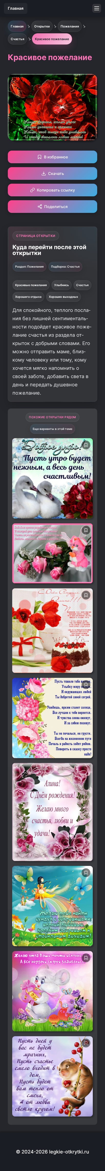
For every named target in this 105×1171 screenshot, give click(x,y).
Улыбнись (61, 285)
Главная (15, 8)
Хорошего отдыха (28, 297)
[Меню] (96, 8)
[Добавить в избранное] (86, 445)
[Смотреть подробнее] (52, 478)
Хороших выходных (63, 297)
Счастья (82, 285)
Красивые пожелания (31, 285)
